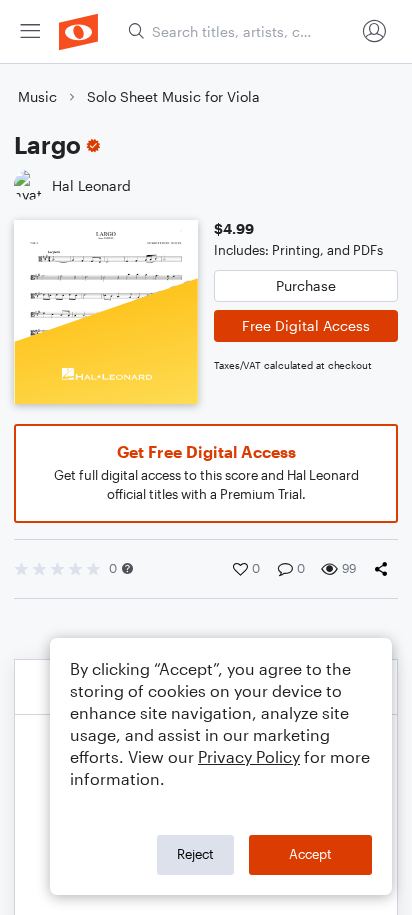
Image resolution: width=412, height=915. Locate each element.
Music (37, 96)
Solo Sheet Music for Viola (173, 96)
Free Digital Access (306, 325)
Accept (310, 854)
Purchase (306, 285)
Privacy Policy (249, 756)
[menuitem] (30, 31)
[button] (127, 568)
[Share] (385, 569)
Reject (195, 854)
